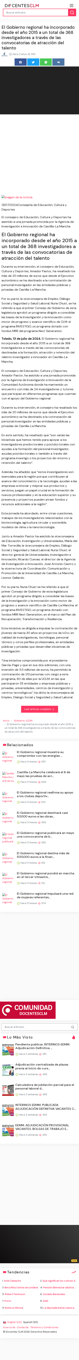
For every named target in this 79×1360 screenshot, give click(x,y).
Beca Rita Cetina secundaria (21, 1287)
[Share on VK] (58, 62)
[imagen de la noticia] (39, 197)
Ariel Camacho (12, 1280)
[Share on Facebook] (21, 62)
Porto (7, 1301)
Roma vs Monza (14, 1307)
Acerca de (9, 1327)
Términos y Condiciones (44, 1327)
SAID (45, 1301)
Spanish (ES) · (31, 1322)
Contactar (23, 1327)
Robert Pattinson (15, 1294)
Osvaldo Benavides (54, 1294)
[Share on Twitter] (33, 62)
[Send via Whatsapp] (46, 62)
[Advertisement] (39, 155)
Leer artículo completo (38, 709)
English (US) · (15, 1322)
